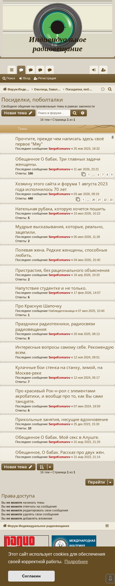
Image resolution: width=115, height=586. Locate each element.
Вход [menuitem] (95, 71)
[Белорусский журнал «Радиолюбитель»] (26, 546)
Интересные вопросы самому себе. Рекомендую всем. (64, 349)
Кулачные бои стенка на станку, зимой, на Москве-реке (58, 370)
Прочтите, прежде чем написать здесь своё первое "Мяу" (59, 141)
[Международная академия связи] (74, 546)
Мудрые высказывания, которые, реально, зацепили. (59, 229)
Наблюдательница (62, 310)
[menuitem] (103, 70)
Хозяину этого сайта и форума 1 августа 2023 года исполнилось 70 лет (61, 186)
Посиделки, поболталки (32, 99)
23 (111, 199)
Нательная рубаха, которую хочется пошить (60, 208)
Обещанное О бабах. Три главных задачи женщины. (57, 161)
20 (93, 199)
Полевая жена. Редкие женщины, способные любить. (61, 252)
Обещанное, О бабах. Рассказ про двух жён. (60, 452)
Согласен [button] (31, 576)
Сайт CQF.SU (32, 71)
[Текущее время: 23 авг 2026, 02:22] (103, 89)
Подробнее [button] (76, 561)
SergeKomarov (59, 148)
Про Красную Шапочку (38, 306)
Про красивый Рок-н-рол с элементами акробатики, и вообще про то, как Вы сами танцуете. (59, 396)
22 (105, 199)
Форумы (22, 71)
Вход (26, 78)
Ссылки (13, 71)
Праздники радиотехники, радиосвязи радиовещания (55, 326)
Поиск (10, 78)
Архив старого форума (51, 71)
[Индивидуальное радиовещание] (57, 16)
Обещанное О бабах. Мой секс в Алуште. (57, 437)
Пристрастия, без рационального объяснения (62, 270)
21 (99, 199)
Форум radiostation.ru (41, 71)
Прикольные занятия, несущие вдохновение (61, 419)
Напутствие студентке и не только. (51, 288)
